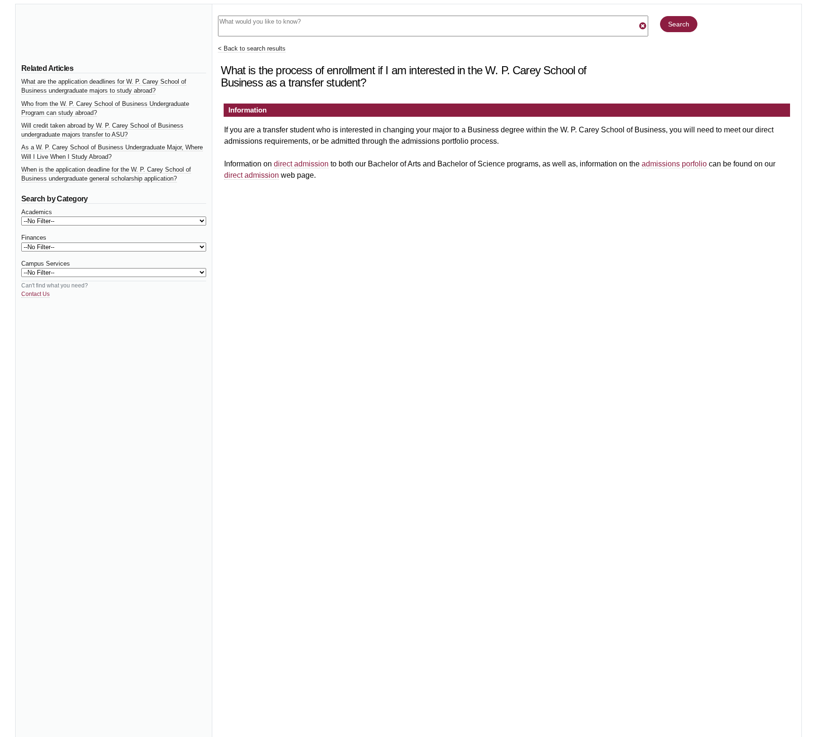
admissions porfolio (674, 164)
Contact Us (35, 294)
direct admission (301, 164)
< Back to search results (252, 48)
